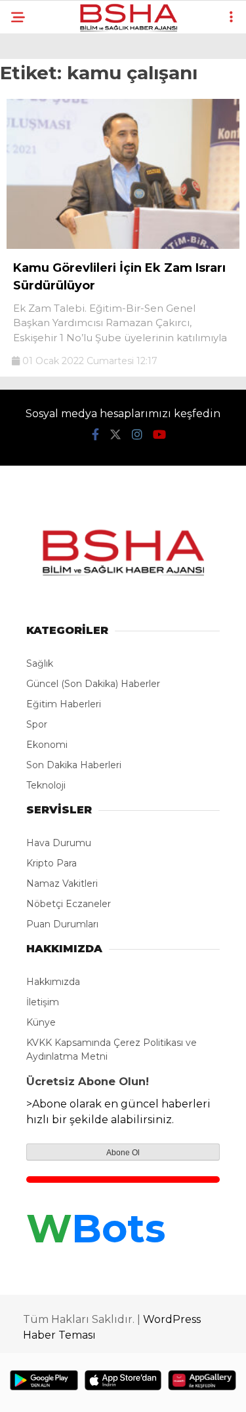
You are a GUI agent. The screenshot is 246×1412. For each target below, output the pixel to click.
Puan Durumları (62, 924)
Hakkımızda (53, 982)
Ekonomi (47, 745)
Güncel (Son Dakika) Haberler (93, 684)
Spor (36, 724)
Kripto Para (51, 863)
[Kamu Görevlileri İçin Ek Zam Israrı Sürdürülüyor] (123, 245)
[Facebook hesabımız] (95, 435)
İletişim (42, 1002)
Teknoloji (46, 785)
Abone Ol (123, 1152)
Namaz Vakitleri (62, 883)
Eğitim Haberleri (63, 704)
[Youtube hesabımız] (159, 435)
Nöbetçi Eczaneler (68, 904)
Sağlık (39, 663)
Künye (41, 1022)
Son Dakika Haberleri (73, 765)
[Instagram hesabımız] (137, 435)
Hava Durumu (58, 843)
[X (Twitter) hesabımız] (115, 435)
